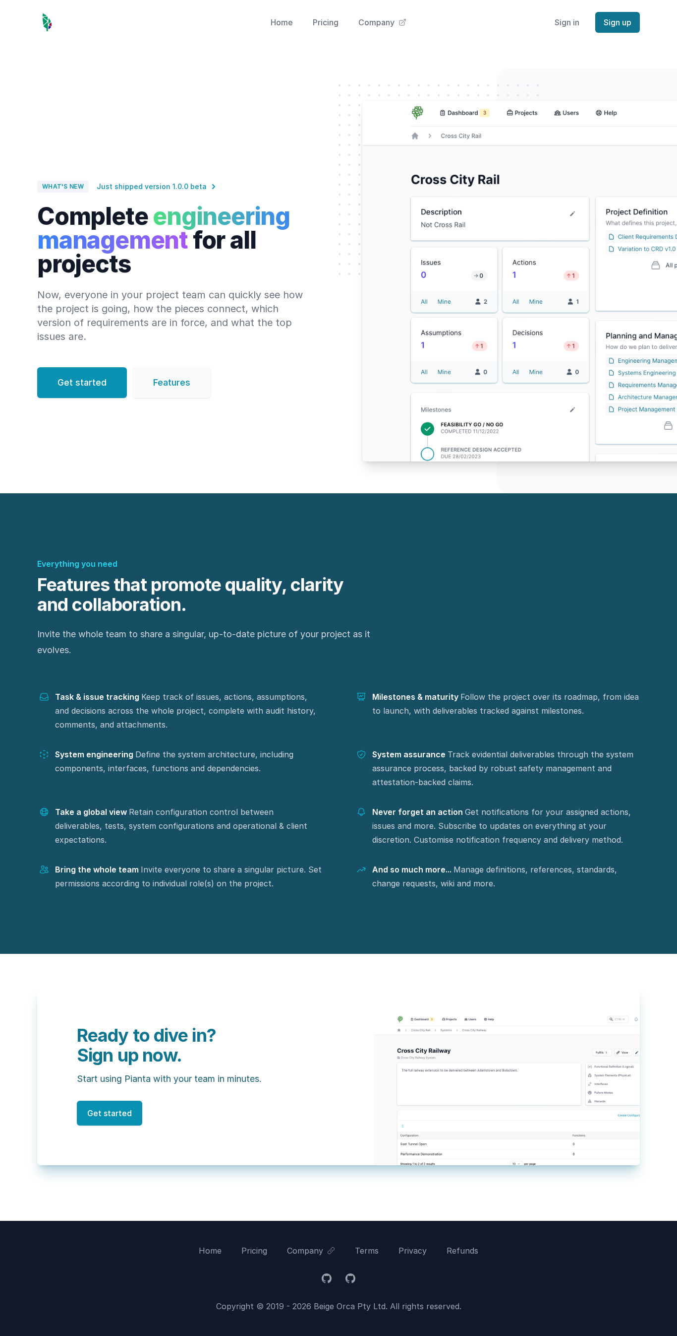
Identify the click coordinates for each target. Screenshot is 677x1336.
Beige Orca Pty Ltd (350, 1306)
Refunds (462, 1251)
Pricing (325, 22)
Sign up (617, 22)
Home (282, 22)
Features (171, 382)
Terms (367, 1251)
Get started (82, 382)
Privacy (412, 1251)
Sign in (567, 22)
